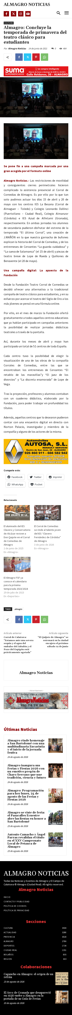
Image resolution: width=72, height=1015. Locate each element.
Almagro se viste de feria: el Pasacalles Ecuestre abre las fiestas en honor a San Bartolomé (26, 817)
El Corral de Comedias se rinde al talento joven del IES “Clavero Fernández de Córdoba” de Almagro (47, 533)
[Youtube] (28, 13)
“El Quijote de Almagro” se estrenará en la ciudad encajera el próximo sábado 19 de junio (53, 642)
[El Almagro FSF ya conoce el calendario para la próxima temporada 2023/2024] (17, 564)
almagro (18, 609)
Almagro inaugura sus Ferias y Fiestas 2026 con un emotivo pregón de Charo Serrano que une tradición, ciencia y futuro (26, 771)
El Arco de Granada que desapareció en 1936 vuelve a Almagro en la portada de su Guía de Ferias (27, 996)
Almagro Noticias (17, 48)
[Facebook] (6, 13)
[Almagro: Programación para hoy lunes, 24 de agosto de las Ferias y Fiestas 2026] (55, 796)
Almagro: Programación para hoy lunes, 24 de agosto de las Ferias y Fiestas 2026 (25, 795)
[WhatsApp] (44, 57)
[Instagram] (20, 13)
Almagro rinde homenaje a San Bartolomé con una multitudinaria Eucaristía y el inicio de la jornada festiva (26, 747)
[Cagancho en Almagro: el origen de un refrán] (61, 978)
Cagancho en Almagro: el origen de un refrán (28, 976)
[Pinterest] (36, 57)
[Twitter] (13, 13)
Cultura (8, 23)
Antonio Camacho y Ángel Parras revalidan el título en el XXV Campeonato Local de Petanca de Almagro (26, 841)
